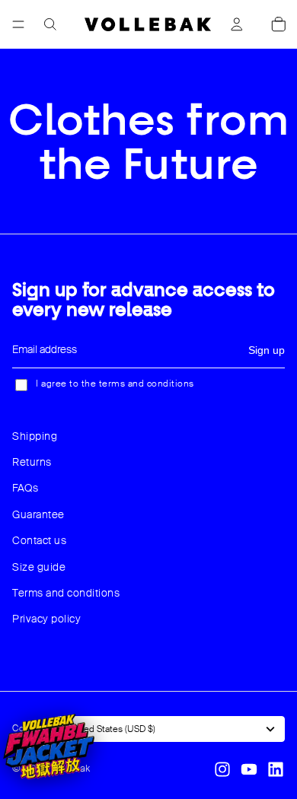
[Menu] (18, 24)
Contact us (39, 540)
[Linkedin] (276, 769)
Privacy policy (46, 619)
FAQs (25, 488)
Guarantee (38, 514)
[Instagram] (222, 769)
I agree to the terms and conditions (115, 383)
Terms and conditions (66, 593)
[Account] (237, 24)
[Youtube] (249, 769)
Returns (32, 462)
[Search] (50, 24)
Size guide (38, 567)
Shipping (34, 436)
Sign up (266, 350)
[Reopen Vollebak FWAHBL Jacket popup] (48, 746)
